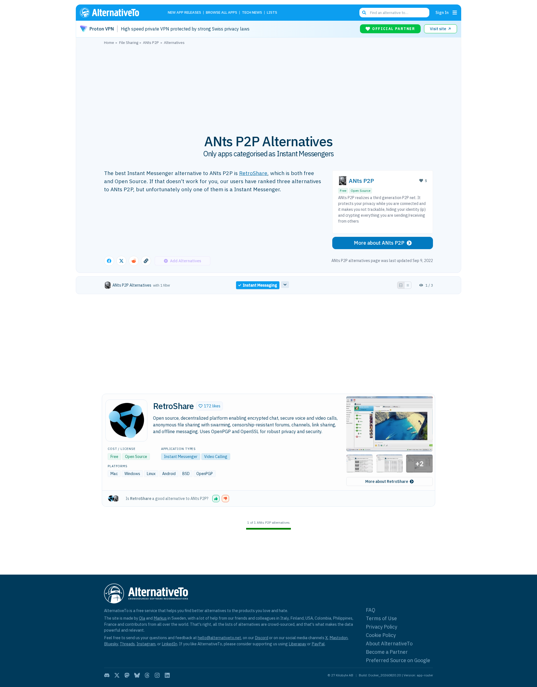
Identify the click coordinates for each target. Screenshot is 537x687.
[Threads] (147, 675)
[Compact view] (407, 285)
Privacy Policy (381, 627)
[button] (209, 406)
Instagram (146, 643)
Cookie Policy (381, 635)
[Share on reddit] (134, 261)
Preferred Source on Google (398, 660)
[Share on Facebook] (109, 261)
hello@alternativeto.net (219, 637)
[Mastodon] (127, 675)
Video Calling (215, 456)
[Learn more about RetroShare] (126, 421)
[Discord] (107, 675)
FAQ (370, 610)
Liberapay (297, 643)
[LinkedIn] (167, 675)
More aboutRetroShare (386, 481)
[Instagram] (157, 675)
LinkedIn (169, 643)
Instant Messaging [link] (260, 285)
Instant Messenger (180, 456)
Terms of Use (381, 618)
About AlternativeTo (389, 643)
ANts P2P (361, 181)
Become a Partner (387, 652)
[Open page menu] (454, 12)
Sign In (442, 12)
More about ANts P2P (379, 243)
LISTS (272, 13)
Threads (127, 643)
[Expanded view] (400, 285)
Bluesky (111, 643)
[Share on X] (121, 261)
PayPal (318, 643)
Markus (160, 618)
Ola (142, 618)
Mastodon (338, 637)
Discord (261, 637)
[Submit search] (364, 13)
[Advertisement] (268, 86)
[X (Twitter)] (117, 675)
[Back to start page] (117, 13)
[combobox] (394, 12)
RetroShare (253, 172)
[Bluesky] (137, 675)
